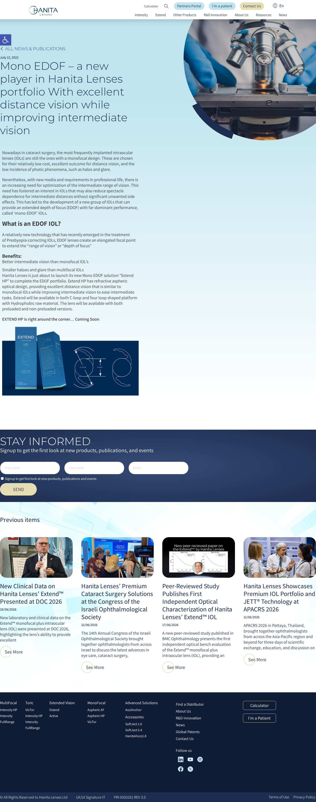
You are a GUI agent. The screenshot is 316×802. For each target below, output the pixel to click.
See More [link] (14, 652)
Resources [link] (263, 14)
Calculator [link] (151, 6)
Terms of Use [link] (279, 796)
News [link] (283, 14)
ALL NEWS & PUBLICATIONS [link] (35, 48)
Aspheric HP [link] (96, 716)
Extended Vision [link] (62, 702)
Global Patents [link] (187, 731)
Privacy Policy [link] (304, 796)
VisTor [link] (29, 710)
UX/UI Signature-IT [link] (90, 797)
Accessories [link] (134, 716)
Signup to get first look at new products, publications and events (51, 478)
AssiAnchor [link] (133, 710)
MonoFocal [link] (96, 702)
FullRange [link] (7, 722)
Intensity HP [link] (8, 710)
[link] (5, 39)
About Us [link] (241, 14)
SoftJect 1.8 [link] (133, 724)
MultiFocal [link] (8, 702)
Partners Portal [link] (189, 5)
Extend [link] (160, 14)
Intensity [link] (141, 14)
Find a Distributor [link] (190, 704)
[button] (166, 6)
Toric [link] (29, 702)
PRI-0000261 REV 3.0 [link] (130, 797)
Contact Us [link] (252, 5)
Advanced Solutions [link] (141, 702)
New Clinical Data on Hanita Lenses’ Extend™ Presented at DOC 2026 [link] (31, 594)
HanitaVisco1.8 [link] (135, 736)
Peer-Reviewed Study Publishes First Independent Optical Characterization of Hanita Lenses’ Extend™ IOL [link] (197, 601)
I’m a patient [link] (222, 5)
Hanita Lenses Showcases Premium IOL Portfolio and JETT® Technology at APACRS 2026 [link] (279, 597)
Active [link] (53, 716)
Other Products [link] (184, 14)
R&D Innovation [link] (215, 14)
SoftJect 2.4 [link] (133, 730)
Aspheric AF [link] (95, 710)
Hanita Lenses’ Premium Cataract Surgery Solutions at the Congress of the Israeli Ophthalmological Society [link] (117, 601)
